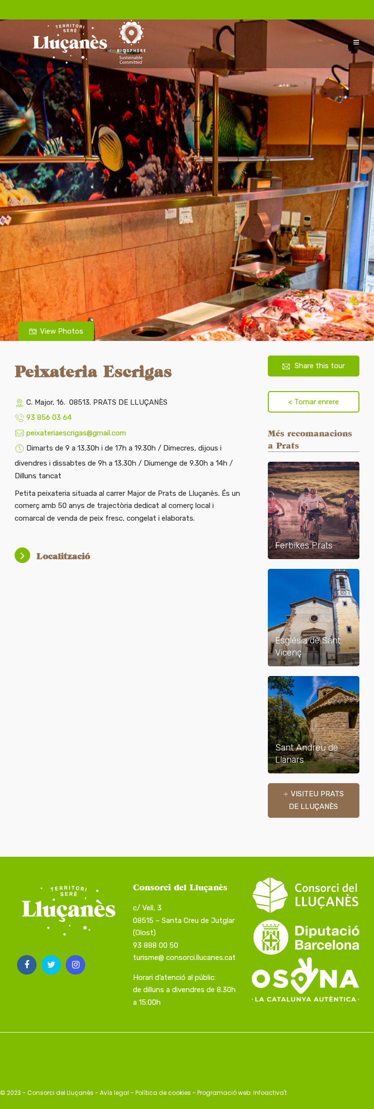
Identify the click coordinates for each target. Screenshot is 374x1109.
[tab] (129, 556)
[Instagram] (75, 965)
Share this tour (320, 365)
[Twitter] (51, 965)
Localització (63, 556)
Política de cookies (163, 1093)
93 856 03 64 (49, 417)
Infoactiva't (270, 1093)
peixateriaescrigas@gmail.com (76, 433)
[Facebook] (27, 965)
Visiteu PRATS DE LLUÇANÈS (316, 800)
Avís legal (114, 1093)
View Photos (61, 331)
